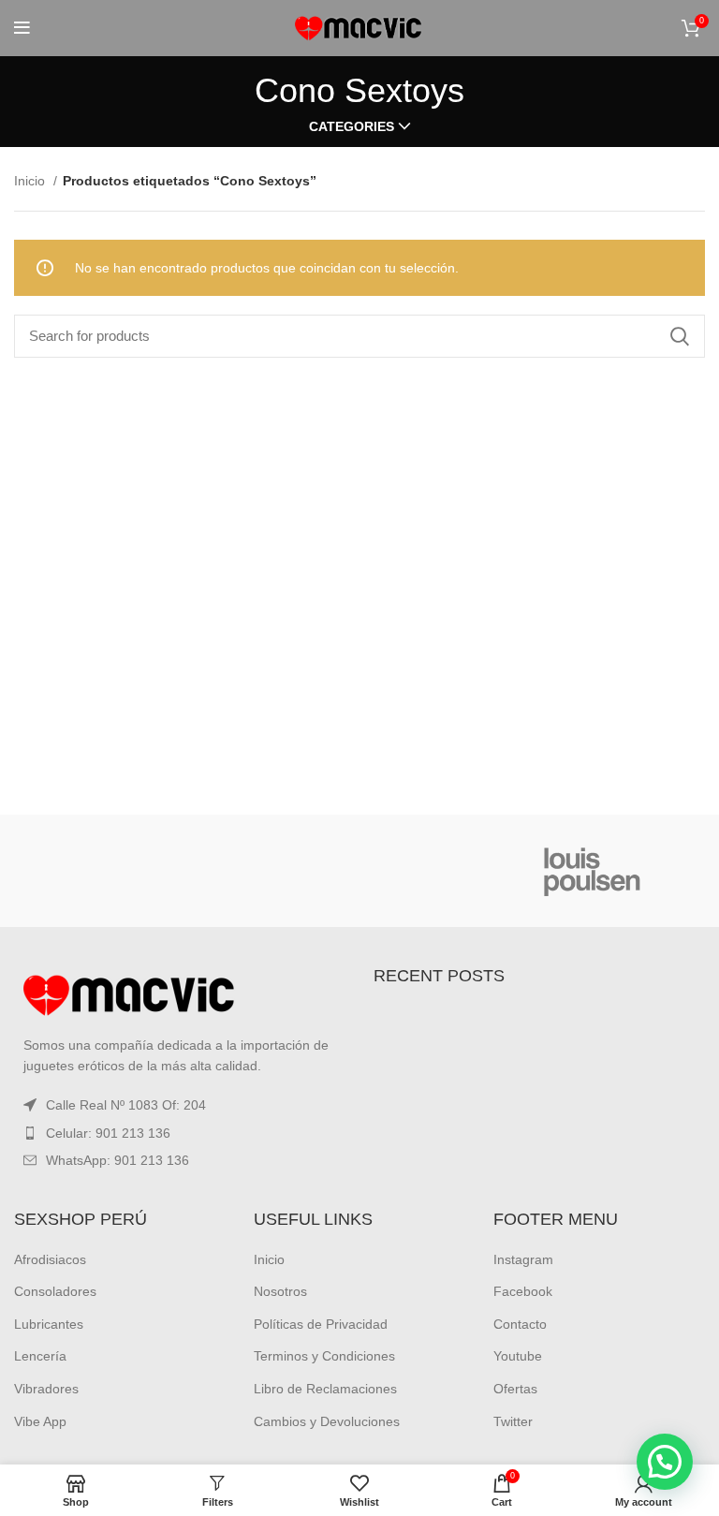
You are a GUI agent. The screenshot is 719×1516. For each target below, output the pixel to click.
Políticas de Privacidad (321, 1324)
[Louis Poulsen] (592, 871)
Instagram (523, 1259)
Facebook (522, 1291)
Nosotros (280, 1291)
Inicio (31, 180)
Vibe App (40, 1421)
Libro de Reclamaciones (325, 1388)
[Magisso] (359, 871)
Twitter (513, 1421)
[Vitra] (125, 871)
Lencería (40, 1355)
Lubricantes (48, 1324)
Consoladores (55, 1291)
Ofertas (515, 1388)
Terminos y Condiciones (324, 1355)
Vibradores (46, 1388)
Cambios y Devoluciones (327, 1421)
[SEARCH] (679, 336)
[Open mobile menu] (22, 28)
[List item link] (179, 1133)
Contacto (520, 1324)
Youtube (517, 1355)
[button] (665, 1462)
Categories (351, 126)
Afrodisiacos (50, 1259)
